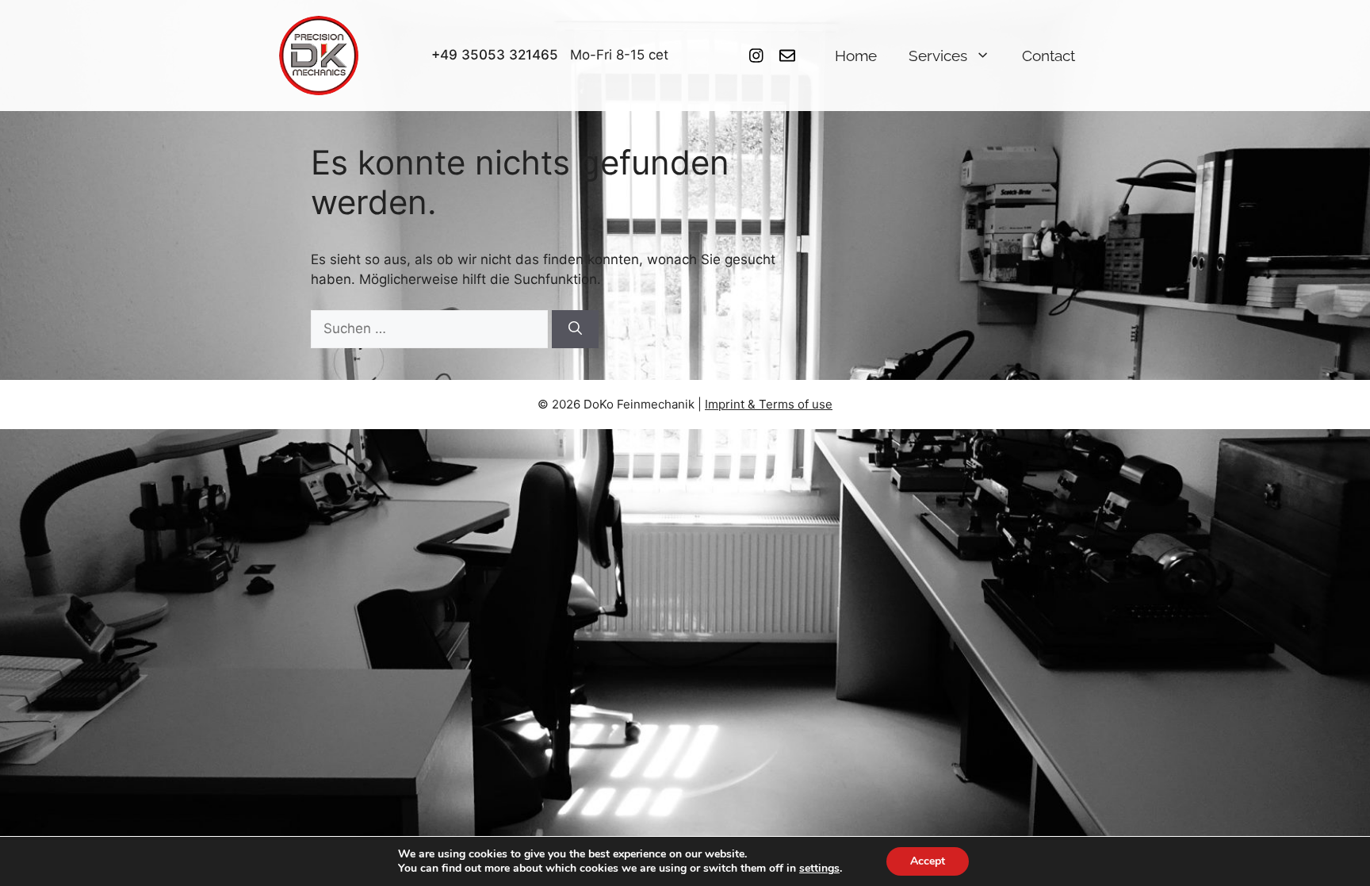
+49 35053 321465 (494, 55)
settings (819, 868)
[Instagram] (756, 55)
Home (856, 55)
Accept (927, 861)
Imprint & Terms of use (768, 404)
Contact (1048, 55)
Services (938, 55)
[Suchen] (575, 329)
